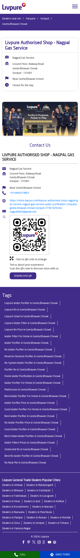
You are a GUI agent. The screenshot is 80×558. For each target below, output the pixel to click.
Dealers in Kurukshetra (15, 506)
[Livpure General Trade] (14, 7)
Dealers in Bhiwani (12, 490)
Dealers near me (11, 18)
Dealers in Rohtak (60, 517)
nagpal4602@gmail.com (23, 211)
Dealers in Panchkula (40, 512)
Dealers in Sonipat (34, 523)
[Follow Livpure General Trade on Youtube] (50, 542)
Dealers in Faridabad (38, 490)
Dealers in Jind (32, 501)
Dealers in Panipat (12, 517)
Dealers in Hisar (11, 501)
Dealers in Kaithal (54, 501)
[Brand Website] (55, 542)
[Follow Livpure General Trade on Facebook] (24, 542)
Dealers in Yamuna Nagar (16, 528)
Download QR (23, 275)
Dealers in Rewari (37, 517)
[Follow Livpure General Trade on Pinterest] (29, 542)
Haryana (30, 18)
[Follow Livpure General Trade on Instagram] (40, 542)
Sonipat (44, 18)
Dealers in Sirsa (11, 523)
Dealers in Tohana (58, 523)
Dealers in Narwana (13, 512)
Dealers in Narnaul (42, 506)
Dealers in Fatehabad (14, 496)
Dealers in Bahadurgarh (39, 485)
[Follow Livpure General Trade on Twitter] (34, 542)
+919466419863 (19, 192)
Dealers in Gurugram (42, 496)
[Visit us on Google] (45, 542)
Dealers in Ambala (12, 485)
